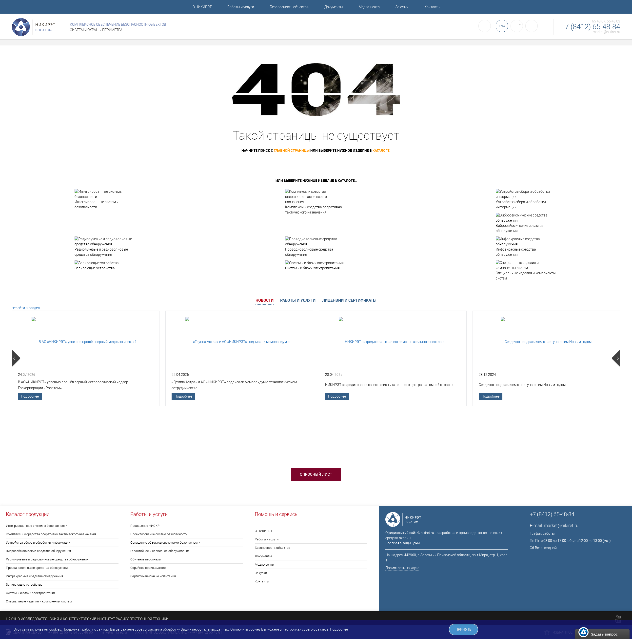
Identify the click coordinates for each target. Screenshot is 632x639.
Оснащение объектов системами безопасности (165, 542)
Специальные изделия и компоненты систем (526, 275)
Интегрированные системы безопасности (96, 204)
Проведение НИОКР (144, 526)
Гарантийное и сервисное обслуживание (160, 551)
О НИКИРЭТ (202, 7)
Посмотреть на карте (402, 568)
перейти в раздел (26, 308)
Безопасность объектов (289, 7)
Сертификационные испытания (153, 576)
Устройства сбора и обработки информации (521, 204)
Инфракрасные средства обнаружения (516, 251)
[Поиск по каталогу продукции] (484, 26)
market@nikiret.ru (606, 32)
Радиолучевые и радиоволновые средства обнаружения (101, 251)
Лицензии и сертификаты (349, 300)
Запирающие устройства (95, 268)
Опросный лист (316, 474)
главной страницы (292, 150)
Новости (265, 300)
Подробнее (30, 396)
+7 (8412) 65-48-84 (590, 27)
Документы (333, 7)
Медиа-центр (369, 7)
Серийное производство (148, 568)
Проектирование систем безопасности (158, 534)
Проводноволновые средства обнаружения (309, 251)
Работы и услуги (240, 7)
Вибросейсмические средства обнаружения (520, 228)
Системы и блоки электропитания (312, 268)
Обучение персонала (145, 559)
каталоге (381, 150)
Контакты (432, 7)
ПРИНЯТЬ (463, 629)
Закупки (402, 7)
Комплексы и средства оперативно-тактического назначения (314, 209)
